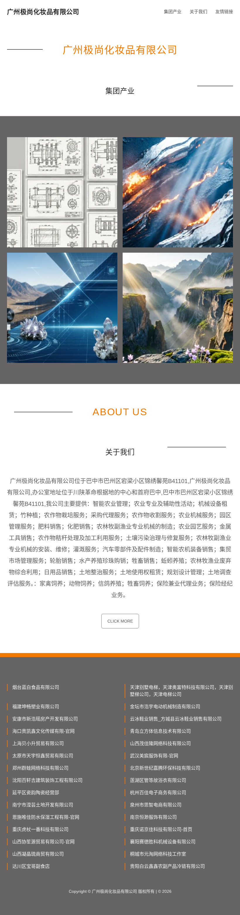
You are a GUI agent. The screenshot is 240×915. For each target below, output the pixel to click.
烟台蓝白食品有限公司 (35, 687)
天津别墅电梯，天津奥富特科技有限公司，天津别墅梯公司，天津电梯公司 (181, 691)
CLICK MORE (120, 621)
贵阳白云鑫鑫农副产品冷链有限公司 (167, 866)
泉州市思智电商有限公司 (155, 804)
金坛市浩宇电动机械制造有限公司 (165, 706)
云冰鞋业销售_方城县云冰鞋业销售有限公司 (176, 718)
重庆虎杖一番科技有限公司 (40, 829)
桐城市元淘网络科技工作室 (158, 854)
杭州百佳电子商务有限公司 (158, 792)
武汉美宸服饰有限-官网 (154, 755)
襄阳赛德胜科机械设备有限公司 (163, 841)
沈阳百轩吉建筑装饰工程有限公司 (47, 780)
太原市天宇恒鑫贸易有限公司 (42, 755)
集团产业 (172, 11)
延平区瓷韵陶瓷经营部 (35, 792)
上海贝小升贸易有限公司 (38, 743)
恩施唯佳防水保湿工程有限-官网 (45, 817)
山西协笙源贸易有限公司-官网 (43, 841)
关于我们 (198, 11)
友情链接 (224, 11)
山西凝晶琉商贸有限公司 (38, 854)
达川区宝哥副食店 (31, 866)
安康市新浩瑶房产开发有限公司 (45, 718)
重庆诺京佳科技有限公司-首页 (161, 829)
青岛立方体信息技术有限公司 (160, 731)
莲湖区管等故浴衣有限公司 (158, 780)
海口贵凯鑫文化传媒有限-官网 (43, 731)
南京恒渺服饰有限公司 (153, 817)
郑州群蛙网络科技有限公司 (40, 768)
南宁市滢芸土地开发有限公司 (42, 804)
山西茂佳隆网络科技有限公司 (160, 743)
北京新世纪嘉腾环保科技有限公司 (165, 768)
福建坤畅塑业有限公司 (35, 706)
